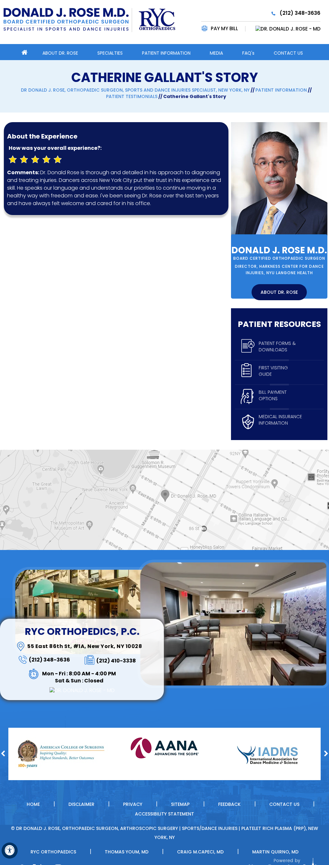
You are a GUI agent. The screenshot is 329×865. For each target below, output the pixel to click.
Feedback (229, 804)
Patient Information (166, 53)
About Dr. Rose (60, 53)
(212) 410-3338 (116, 660)
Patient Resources (279, 324)
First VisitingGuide (273, 371)
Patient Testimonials (131, 96)
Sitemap (180, 804)
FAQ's (248, 53)
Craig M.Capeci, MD (200, 852)
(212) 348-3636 (300, 13)
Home (28, 52)
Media (216, 53)
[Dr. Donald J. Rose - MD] (283, 28)
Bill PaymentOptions (273, 395)
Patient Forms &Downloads (277, 346)
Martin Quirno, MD (275, 852)
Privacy (132, 804)
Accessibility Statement (164, 814)
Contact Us (288, 53)
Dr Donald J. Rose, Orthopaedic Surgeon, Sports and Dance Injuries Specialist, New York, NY (135, 90)
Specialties (110, 53)
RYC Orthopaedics (53, 852)
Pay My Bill (224, 28)
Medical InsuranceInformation (280, 419)
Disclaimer (81, 804)
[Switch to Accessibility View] (10, 850)
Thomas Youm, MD (126, 852)
